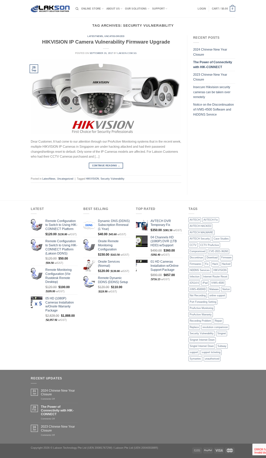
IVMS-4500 (217, 282)
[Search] (77, 8)
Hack (215, 263)
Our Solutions (136, 8)
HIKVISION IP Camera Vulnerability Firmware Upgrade (106, 42)
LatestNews (95, 36)
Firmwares (195, 263)
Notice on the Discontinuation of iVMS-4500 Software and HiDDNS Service (213, 109)
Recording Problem (200, 320)
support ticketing (211, 352)
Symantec (195, 358)
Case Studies (221, 238)
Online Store (91, 8)
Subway (222, 346)
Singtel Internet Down (202, 346)
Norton (226, 289)
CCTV (193, 245)
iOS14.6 (194, 282)
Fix (207, 263)
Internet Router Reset (215, 276)
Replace (194, 327)
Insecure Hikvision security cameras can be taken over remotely (211, 92)
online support (217, 295)
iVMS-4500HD (198, 289)
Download (212, 257)
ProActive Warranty (201, 314)
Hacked (226, 263)
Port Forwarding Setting (203, 301)
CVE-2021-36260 (218, 251)
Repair (218, 320)
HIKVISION (92, 178)
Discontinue (196, 257)
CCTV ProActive (209, 245)
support (194, 352)
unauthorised (212, 358)
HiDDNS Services (200, 270)
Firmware (226, 257)
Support (158, 8)
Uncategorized (114, 36)
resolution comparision (215, 327)
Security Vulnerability (112, 178)
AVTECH (195, 219)
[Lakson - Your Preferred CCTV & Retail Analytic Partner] (50, 8)
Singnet (221, 333)
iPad (205, 282)
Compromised (197, 251)
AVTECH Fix (210, 219)
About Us (113, 8)
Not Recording (198, 295)
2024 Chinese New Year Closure (210, 52)
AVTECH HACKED (200, 226)
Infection (194, 276)
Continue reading (106, 165)
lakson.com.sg (127, 53)
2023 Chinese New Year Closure (210, 77)
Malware (214, 289)
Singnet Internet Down (202, 339)
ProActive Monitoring (201, 308)
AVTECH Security (200, 238)
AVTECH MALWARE (201, 232)
